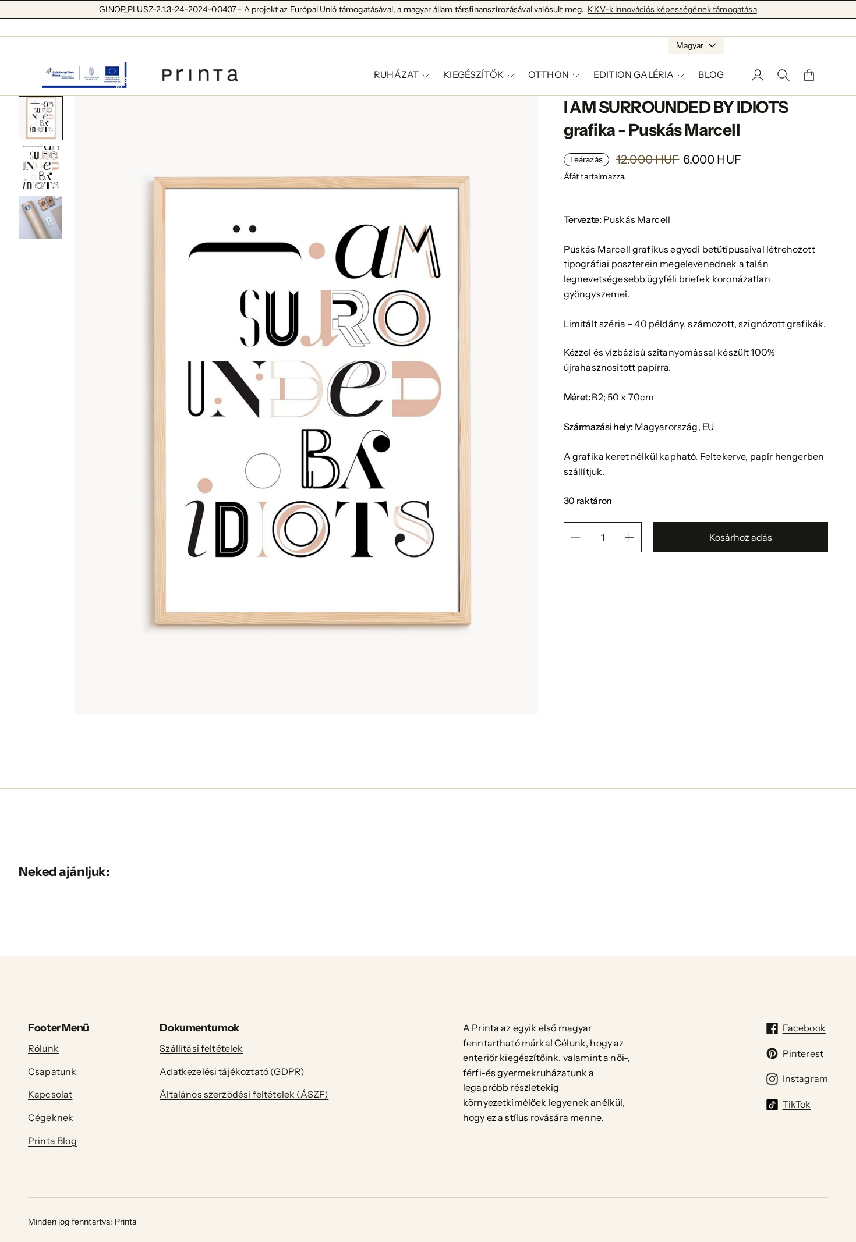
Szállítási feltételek (201, 1048)
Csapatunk (52, 1071)
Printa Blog (52, 1141)
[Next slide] (52, 264)
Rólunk (43, 1048)
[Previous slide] (30, 264)
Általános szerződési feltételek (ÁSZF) (244, 1094)
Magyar (689, 45)
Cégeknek (50, 1117)
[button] (41, 118)
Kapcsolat (50, 1094)
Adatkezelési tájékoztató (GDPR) (232, 1071)
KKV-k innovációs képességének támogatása (672, 9)
